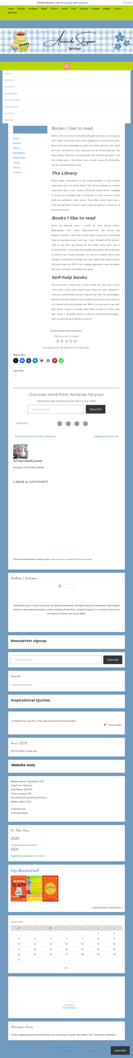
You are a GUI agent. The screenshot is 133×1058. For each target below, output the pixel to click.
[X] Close (127, 2)
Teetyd (64, 8)
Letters (16, 148)
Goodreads (82, 2)
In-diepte (33, 8)
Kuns (74, 8)
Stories (54, 8)
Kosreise (84, 8)
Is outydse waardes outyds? (24, 845)
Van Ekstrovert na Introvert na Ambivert (35, 436)
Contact (118, 8)
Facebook (68, 2)
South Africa (12, 100)
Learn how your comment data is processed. (71, 559)
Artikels (21, 8)
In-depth (10, 87)
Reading (66, 150)
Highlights (11, 107)
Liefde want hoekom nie (106, 436)
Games (16, 162)
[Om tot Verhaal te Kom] (19, 888)
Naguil (44, 8)
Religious (56, 235)
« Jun (65, 967)
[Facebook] (124, 16)
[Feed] (67, 621)
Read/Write (11, 93)
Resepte (95, 8)
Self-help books (60, 285)
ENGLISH (12, 12)
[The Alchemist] (50, 888)
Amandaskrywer (28, 461)
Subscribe (96, 409)
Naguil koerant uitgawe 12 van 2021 (28, 856)
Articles (10, 80)
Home (11, 8)
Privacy (9, 120)
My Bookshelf (25, 870)
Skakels (106, 8)
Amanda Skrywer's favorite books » (107, 907)
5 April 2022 (22, 423)
